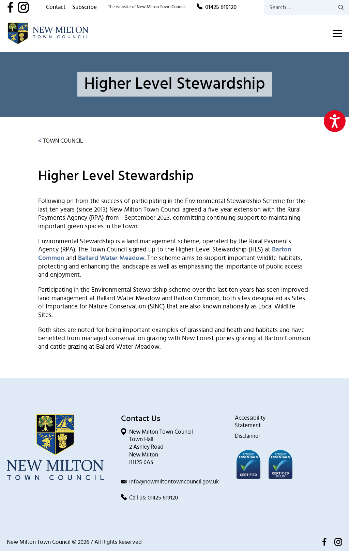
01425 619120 (221, 7)
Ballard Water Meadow (111, 258)
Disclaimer (247, 436)
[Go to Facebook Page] (12, 7)
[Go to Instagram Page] (32, 7)
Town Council (60, 141)
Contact (55, 7)
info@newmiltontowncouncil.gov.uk (174, 481)
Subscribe (84, 7)
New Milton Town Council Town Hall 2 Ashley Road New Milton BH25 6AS (161, 447)
